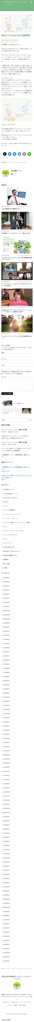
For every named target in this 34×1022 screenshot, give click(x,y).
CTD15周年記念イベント (10, 493)
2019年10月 (6, 858)
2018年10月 (6, 907)
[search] (30, 420)
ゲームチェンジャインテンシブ (9, 41)
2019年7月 (6, 870)
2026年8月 (6, 577)
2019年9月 (6, 862)
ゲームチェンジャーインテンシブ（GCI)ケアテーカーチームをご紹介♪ (16, 284)
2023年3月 (6, 742)
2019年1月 (6, 895)
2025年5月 (6, 639)
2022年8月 (6, 767)
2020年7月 (6, 821)
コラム (5, 526)
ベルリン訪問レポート (18, 403)
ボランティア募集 (12, 1005)
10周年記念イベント (9, 489)
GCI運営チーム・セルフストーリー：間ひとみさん (15, 233)
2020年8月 (6, 816)
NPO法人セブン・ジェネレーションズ (16, 3)
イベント (5, 506)
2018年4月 (6, 932)
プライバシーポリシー (26, 1002)
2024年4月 (6, 693)
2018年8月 (6, 915)
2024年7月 (6, 681)
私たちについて (6, 1002)
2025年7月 (6, 631)
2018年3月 (6, 936)
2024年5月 (6, 689)
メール (3, 359)
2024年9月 (6, 672)
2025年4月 (6, 643)
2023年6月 (6, 730)
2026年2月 (6, 602)
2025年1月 (6, 656)
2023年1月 (6, 751)
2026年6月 (6, 586)
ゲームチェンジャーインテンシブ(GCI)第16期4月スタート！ (16, 337)
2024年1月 (6, 705)
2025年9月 (6, 623)
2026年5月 (6, 590)
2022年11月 (6, 759)
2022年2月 (6, 784)
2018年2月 (6, 940)
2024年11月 (6, 664)
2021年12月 (6, 788)
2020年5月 (6, 829)
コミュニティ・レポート (10, 518)
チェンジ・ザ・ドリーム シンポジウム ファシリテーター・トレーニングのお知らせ (11, 411)
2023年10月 (6, 713)
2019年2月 (6, 891)
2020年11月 (6, 812)
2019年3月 (6, 887)
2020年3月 (6, 837)
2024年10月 (6, 668)
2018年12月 (6, 899)
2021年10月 (6, 792)
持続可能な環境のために (10, 555)
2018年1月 (6, 944)
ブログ (5, 539)
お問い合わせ (15, 1002)
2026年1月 (6, 606)
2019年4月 (6, 883)
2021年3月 (6, 800)
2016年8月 (6, 961)
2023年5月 (6, 734)
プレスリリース (7, 543)
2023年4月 (6, 738)
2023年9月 (6, 718)
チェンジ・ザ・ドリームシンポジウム (14, 531)
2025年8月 (6, 627)
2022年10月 (6, 763)
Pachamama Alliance (10, 498)
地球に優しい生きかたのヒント (12, 551)
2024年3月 (6, 697)
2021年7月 (6, 796)
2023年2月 (6, 746)
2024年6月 (6, 685)
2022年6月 (6, 775)
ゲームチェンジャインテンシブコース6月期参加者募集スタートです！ (16, 258)
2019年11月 (6, 854)
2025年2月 (6, 652)
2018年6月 (6, 924)
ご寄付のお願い (22, 1005)
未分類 (5, 568)
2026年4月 (6, 594)
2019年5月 (6, 878)
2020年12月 (6, 808)
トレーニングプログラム (10, 535)
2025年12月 (6, 610)
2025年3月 (6, 648)
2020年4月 (6, 833)
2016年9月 (6, 957)
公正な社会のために (9, 547)
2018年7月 (6, 920)
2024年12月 (6, 660)
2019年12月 (6, 849)
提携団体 (5, 559)
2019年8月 (6, 866)
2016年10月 (6, 953)
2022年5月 (6, 779)
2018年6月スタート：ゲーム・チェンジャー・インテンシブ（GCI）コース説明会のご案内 (16, 311)
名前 (3, 352)
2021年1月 (6, 804)
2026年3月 (6, 598)
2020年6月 (6, 825)
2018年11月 (6, 903)
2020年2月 (6, 841)
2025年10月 (6, 619)
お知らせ (5, 502)
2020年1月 (6, 845)
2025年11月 (6, 615)
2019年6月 (6, 874)
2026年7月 (6, 582)
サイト (3, 365)
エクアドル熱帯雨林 (9, 510)
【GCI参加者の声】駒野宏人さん (10, 209)
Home (3, 968)
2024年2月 (6, 701)
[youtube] (11, 174)
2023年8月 (6, 722)
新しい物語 (6, 563)
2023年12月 (6, 709)
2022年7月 (6, 771)
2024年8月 (6, 676)
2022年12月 (6, 755)
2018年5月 (6, 928)
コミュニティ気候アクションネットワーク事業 (16, 522)
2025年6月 (6, 635)
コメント (4, 377)
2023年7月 (6, 726)
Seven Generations (21, 1014)
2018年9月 (6, 911)
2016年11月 (6, 948)
